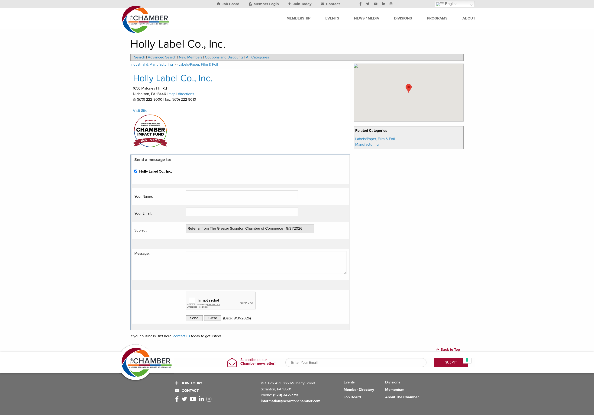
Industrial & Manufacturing (151, 64)
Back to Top (449, 349)
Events (349, 382)
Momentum (394, 390)
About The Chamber (402, 397)
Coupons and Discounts (224, 57)
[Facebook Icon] (360, 4)
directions (186, 94)
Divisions (392, 382)
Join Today (302, 4)
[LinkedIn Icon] (383, 4)
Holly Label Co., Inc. (173, 78)
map (171, 94)
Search (139, 57)
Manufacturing (367, 144)
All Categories (257, 57)
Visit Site (140, 110)
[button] (409, 88)
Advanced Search (162, 57)
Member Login (266, 4)
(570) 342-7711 (285, 395)
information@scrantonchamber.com (290, 401)
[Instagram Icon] (391, 4)
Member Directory (359, 390)
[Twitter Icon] (367, 4)
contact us (181, 336)
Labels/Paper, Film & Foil (375, 139)
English (451, 4)
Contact (332, 4)
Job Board (230, 4)
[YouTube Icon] (376, 4)
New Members (190, 57)
